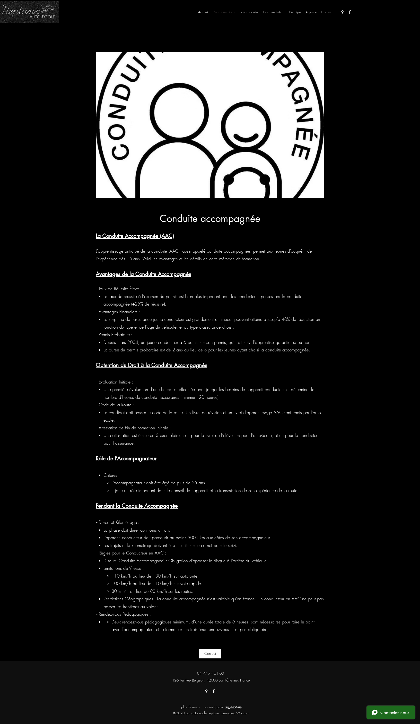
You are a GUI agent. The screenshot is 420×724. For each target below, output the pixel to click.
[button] (210, 653)
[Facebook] (349, 12)
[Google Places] (342, 12)
